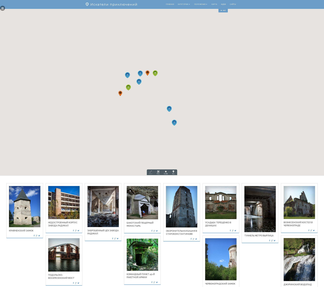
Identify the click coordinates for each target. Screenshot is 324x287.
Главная (170, 4)
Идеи (223, 4)
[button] (147, 73)
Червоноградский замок (220, 283)
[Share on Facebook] (34, 235)
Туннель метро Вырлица (259, 235)
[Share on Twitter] (39, 235)
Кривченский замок (21, 230)
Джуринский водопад (298, 284)
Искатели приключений (114, 4)
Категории (183, 4)
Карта (214, 4)
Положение (200, 4)
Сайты (233, 4)
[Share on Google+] (36, 235)
